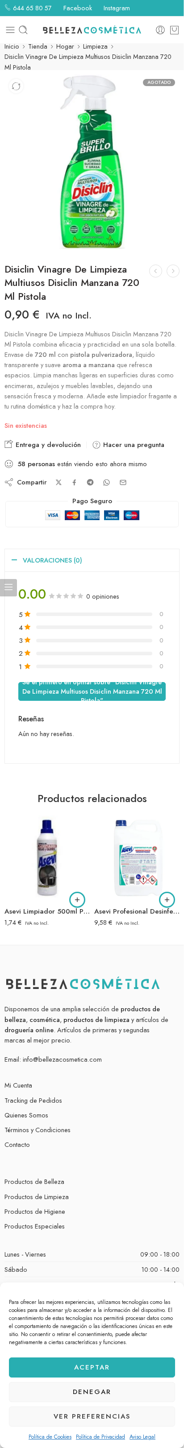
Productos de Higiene (34, 1211)
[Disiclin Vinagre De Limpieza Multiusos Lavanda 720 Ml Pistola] (155, 271)
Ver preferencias (92, 1416)
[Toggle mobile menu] (10, 30)
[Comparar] (16, 86)
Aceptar (92, 1367)
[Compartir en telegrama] (90, 482)
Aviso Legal (142, 1437)
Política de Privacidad (100, 1437)
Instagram (116, 7)
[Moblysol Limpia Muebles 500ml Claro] (173, 271)
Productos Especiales (34, 1226)
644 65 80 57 (31, 7)
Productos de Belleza (34, 1181)
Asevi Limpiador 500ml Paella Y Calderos (47, 911)
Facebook (77, 7)
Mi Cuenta (18, 1085)
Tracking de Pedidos (33, 1100)
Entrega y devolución (47, 445)
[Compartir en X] (58, 482)
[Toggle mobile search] (23, 30)
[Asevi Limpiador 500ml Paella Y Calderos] (47, 858)
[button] (77, 900)
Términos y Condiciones (37, 1129)
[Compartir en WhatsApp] (106, 482)
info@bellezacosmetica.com (62, 1059)
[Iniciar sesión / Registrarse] (160, 30)
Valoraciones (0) (52, 560)
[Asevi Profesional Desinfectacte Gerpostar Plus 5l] (137, 858)
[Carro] (174, 30)
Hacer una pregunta (132, 445)
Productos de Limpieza (36, 1196)
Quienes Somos (26, 1115)
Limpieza (95, 46)
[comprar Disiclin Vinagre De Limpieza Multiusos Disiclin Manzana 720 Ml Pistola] (92, 161)
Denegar (92, 1392)
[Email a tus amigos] (123, 482)
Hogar (65, 46)
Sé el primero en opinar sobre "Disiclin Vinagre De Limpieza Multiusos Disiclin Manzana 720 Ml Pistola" (92, 691)
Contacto (17, 1144)
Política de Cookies (50, 1437)
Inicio (11, 46)
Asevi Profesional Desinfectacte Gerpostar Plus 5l (137, 911)
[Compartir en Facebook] (74, 482)
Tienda (37, 46)
